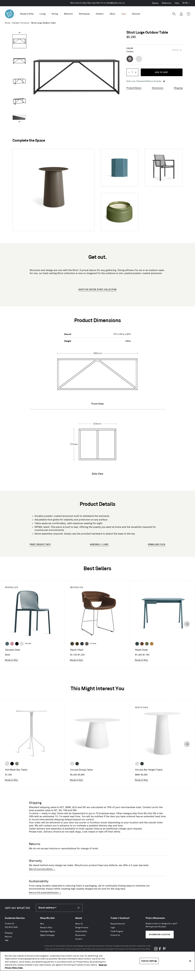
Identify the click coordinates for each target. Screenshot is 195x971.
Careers (78, 939)
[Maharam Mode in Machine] (82, 644)
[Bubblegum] (12, 644)
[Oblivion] (77, 764)
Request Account (117, 924)
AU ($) (186, 3)
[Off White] (7, 764)
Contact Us (9, 923)
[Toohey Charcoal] (87, 644)
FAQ (6, 940)
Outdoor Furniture (20, 23)
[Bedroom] (68, 14)
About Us (79, 924)
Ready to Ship (27, 14)
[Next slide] (19, 121)
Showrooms (80, 935)
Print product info (40, 544)
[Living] (43, 14)
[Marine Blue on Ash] (137, 644)
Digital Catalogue (47, 935)
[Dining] (55, 14)
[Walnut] (142, 644)
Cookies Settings (149, 961)
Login (112, 927)
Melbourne (166, 3)
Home (7, 23)
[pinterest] (164, 950)
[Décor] (112, 14)
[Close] (190, 961)
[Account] (181, 14)
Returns (8, 937)
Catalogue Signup (47, 931)
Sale (123, 14)
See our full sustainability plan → (45, 892)
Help (177, 3)
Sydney (155, 3)
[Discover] (136, 14)
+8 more (28, 643)
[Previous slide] (19, 32)
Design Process (81, 927)
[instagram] (156, 950)
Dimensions (157, 88)
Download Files (156, 544)
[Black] (17, 644)
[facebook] (160, 950)
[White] (22, 644)
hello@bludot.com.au (115, 3)
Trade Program (116, 931)
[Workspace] (84, 14)
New (42, 924)
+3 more (93, 643)
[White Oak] (152, 644)
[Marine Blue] (7, 644)
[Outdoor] (100, 14)
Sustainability (81, 931)
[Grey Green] (17, 764)
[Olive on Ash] (147, 644)
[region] (97, 961)
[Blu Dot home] (9, 13)
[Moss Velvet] (77, 644)
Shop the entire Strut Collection (97, 289)
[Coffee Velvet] (72, 644)
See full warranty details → (42, 869)
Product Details (133, 88)
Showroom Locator (159, 934)
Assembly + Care (99, 544)
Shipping (178, 88)
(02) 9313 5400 (11, 927)
